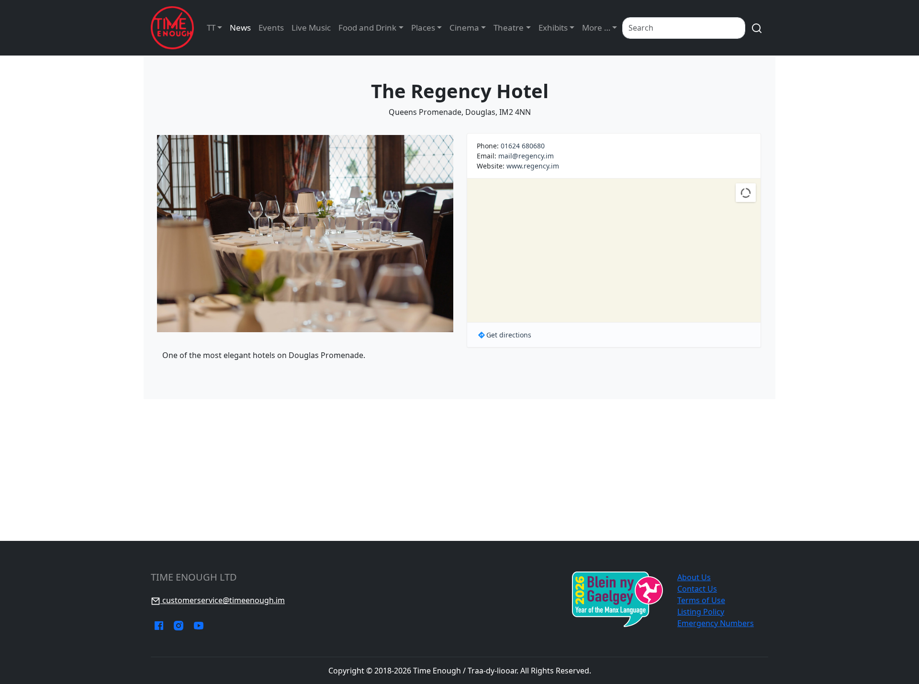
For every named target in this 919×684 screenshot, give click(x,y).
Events (271, 27)
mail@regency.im (526, 155)
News (240, 27)
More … (596, 27)
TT (211, 27)
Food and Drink (367, 27)
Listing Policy (700, 611)
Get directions (508, 334)
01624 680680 (523, 145)
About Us (694, 577)
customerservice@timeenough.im (222, 600)
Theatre (508, 27)
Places (423, 27)
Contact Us (697, 588)
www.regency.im (532, 165)
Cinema (464, 27)
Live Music (311, 27)
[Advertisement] (459, 470)
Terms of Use (701, 600)
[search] (756, 28)
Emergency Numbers (715, 623)
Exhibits (553, 27)
